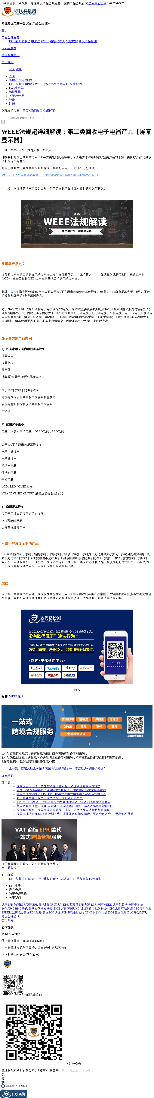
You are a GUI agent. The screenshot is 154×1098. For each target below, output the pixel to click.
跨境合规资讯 (11, 55)
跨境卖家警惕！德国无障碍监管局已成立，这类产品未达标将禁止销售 (63, 810)
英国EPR (32, 904)
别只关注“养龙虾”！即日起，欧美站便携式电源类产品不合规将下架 (61, 794)
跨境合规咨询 (11, 916)
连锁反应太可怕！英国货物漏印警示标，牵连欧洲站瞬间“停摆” (58, 786)
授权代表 (50, 84)
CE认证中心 (68, 878)
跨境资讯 (15, 91)
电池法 (35, 41)
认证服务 (53, 878)
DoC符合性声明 (137, 912)
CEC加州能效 (143, 908)
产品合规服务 (11, 37)
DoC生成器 (9, 48)
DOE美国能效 (117, 912)
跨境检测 (76, 84)
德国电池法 (135, 904)
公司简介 (8, 920)
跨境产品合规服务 (21, 80)
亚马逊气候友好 (39, 908)
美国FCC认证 (51, 912)
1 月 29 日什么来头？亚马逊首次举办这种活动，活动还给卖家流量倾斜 (63, 802)
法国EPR (20, 904)
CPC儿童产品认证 (121, 908)
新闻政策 (36, 110)
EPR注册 (15, 41)
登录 (12, 69)
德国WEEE (104, 904)
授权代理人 (57, 41)
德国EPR (7, 904)
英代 (11, 908)
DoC (28, 878)
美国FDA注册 (33, 912)
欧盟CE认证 (58, 908)
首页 (5, 30)
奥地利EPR (46, 904)
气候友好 (72, 41)
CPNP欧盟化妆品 (96, 912)
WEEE (45, 41)
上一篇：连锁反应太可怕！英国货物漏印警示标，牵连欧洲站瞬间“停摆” (57, 768)
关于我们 (8, 62)
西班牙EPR (76, 904)
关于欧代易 (16, 95)
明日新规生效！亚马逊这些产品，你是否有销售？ (50, 798)
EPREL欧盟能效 (12, 912)
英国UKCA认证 (77, 908)
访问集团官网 (97, 3)
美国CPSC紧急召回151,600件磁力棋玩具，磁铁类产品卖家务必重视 (61, 790)
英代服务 (82, 878)
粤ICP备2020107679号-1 (77, 1070)
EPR (12, 84)
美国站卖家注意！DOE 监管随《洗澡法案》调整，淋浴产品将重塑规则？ (65, 806)
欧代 (5, 908)
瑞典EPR (91, 904)
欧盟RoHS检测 (98, 908)
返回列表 (8, 775)
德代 (18, 908)
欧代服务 (95, 878)
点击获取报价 (11, 867)
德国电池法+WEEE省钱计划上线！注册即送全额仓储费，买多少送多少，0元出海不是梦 (75, 814)
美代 (25, 908)
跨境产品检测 (88, 41)
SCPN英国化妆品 (72, 912)
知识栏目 (50, 110)
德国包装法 (120, 904)
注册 (19, 69)
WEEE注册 (16, 696)
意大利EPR (61, 904)
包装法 (25, 41)
